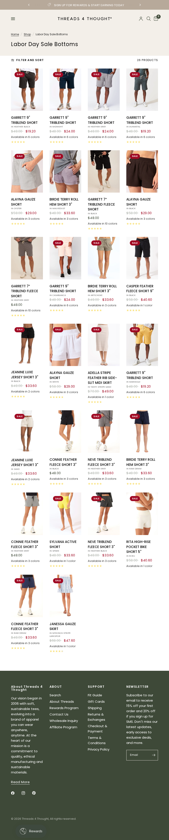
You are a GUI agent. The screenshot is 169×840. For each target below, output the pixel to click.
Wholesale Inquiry (64, 720)
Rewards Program (64, 708)
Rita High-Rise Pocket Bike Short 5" (138, 548)
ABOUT (56, 686)
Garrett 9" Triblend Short (24, 121)
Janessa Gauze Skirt (63, 629)
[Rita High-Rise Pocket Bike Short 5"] (142, 513)
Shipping (95, 708)
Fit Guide (95, 695)
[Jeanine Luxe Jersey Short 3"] (27, 344)
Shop (27, 34)
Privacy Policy (98, 749)
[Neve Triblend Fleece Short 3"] (104, 431)
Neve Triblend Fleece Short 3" (101, 463)
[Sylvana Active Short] (65, 513)
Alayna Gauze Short (23, 203)
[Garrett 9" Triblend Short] (27, 90)
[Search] (148, 19)
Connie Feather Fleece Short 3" (63, 463)
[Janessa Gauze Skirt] (65, 596)
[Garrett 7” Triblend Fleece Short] (104, 171)
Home (15, 34)
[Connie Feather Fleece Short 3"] (65, 431)
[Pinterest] (37, 793)
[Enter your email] (153, 755)
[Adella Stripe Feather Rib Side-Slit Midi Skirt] (104, 345)
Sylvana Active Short (63, 545)
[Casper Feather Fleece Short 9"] (142, 258)
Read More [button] (20, 782)
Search (55, 695)
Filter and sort (30, 60)
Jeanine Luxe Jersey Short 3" (24, 376)
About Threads (62, 701)
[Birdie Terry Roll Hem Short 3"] (65, 171)
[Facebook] (16, 793)
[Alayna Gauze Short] (27, 171)
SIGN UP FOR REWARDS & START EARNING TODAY (88, 5)
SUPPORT (96, 686)
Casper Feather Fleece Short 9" (139, 290)
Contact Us (59, 714)
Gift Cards (96, 701)
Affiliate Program (63, 727)
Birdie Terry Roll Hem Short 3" (64, 203)
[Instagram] (26, 793)
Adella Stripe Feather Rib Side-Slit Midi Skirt (102, 379)
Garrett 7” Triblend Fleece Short (101, 206)
